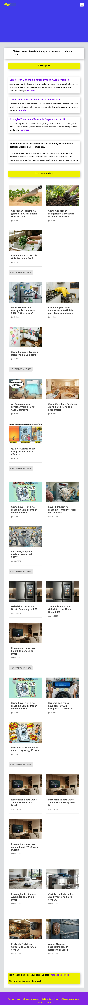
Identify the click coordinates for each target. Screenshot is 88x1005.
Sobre (39, 1002)
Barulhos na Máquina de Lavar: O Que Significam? (25, 749)
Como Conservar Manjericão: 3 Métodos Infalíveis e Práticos (61, 213)
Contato (47, 1002)
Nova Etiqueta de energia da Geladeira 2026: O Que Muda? (23, 310)
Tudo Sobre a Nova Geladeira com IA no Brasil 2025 (59, 609)
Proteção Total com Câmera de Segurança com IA (37, 119)
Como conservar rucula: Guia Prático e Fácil (24, 257)
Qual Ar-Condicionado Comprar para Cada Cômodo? (23, 451)
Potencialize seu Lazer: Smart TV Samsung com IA (61, 802)
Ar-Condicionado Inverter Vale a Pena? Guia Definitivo (23, 407)
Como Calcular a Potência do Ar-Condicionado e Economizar (62, 407)
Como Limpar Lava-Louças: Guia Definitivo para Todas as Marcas (61, 310)
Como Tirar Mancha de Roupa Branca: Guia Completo (39, 79)
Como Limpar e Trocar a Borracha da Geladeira (24, 353)
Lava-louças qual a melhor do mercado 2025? (22, 554)
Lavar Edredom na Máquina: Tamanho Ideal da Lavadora (62, 509)
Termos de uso (14, 999)
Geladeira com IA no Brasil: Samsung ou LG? (24, 608)
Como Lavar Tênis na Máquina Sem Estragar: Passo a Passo (24, 509)
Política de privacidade (31, 999)
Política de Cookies (50, 999)
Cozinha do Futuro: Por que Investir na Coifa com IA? (61, 897)
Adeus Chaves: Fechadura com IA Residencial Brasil (58, 947)
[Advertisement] (44, 26)
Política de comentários (69, 999)
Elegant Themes (40, 995)
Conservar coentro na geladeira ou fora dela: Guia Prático (24, 213)
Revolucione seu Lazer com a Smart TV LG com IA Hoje (24, 847)
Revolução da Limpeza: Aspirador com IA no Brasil (24, 897)
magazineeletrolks (60, 974)
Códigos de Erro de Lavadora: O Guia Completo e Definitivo (60, 706)
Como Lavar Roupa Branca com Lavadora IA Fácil (37, 99)
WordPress (62, 995)
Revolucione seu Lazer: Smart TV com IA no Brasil (24, 651)
